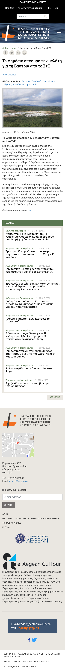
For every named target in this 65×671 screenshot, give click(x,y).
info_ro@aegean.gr (18, 481)
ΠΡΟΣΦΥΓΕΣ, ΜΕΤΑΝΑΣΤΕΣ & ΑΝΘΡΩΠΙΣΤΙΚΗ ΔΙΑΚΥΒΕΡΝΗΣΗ (30, 518)
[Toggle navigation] (59, 33)
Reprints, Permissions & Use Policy (21, 667)
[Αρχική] (27, 33)
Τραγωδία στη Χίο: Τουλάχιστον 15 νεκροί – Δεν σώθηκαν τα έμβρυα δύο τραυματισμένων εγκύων (32, 286)
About (7, 662)
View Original (9, 74)
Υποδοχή (36, 81)
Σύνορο (26, 81)
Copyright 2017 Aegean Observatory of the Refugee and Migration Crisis (32, 655)
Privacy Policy (41, 662)
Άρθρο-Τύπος (9, 48)
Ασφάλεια (18, 84)
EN (49, 8)
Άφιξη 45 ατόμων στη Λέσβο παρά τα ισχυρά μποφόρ (29, 384)
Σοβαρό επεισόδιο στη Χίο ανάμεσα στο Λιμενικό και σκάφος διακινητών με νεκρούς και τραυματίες (31, 304)
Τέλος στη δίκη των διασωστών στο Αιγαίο (29, 370)
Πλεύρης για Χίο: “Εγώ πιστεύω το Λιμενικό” (28, 320)
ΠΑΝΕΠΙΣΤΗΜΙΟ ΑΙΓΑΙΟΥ (32, 2)
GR (56, 8)
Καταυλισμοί (49, 81)
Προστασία (31, 84)
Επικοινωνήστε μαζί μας (29, 8)
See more (54, 397)
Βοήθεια (9, 8)
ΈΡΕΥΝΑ (6, 527)
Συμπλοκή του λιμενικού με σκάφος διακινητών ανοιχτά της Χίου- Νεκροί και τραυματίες (30, 354)
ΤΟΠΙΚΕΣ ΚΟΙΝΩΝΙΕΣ (11, 523)
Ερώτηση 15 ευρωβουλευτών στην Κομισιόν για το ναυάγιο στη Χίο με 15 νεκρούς (30, 254)
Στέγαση (6, 84)
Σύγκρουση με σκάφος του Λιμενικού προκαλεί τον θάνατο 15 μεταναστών (30, 270)
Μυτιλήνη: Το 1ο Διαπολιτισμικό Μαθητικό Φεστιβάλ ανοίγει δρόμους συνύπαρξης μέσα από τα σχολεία (30, 236)
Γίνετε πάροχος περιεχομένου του (31, 626)
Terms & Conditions (22, 662)
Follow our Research (16, 489)
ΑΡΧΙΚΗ (5, 514)
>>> (29, 210)
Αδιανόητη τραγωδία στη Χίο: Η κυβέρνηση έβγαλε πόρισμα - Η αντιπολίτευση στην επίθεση (26, 336)
